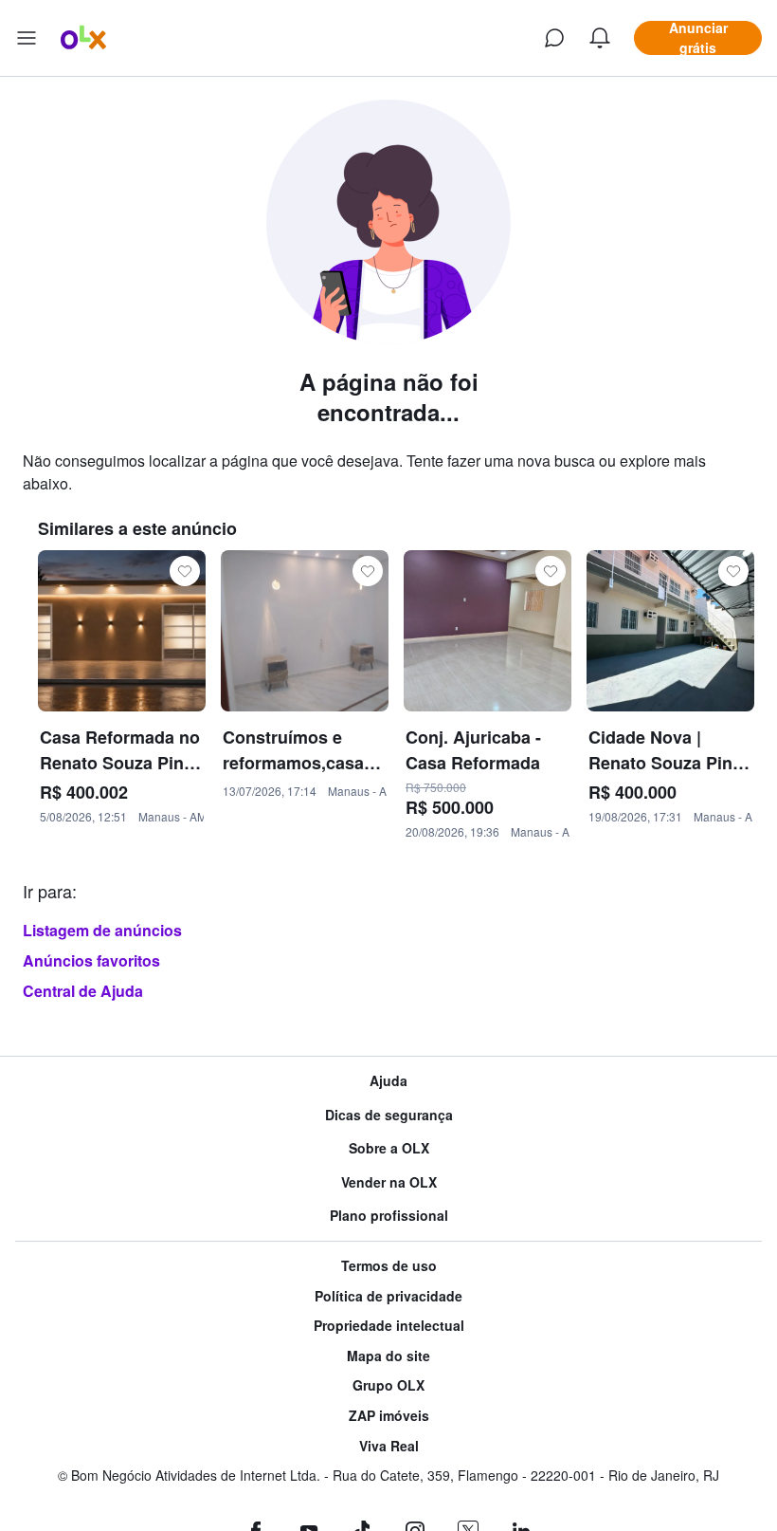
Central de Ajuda (83, 991)
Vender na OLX (389, 1182)
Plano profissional (389, 1216)
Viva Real (389, 1446)
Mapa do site (388, 1356)
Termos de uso (389, 1266)
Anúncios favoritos (91, 960)
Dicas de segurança (389, 1115)
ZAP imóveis (389, 1416)
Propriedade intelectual (389, 1326)
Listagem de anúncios (102, 930)
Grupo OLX (388, 1385)
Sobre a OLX (389, 1148)
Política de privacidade (388, 1296)
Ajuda (388, 1081)
